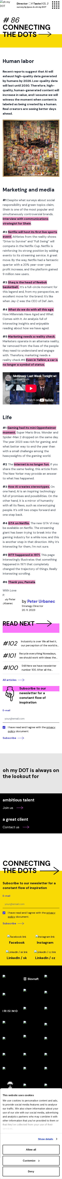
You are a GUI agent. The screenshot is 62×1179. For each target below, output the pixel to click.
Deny (31, 1171)
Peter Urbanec (41, 601)
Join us (8, 808)
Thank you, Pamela (21, 582)
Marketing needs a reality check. (31, 337)
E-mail (6, 710)
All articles (10, 680)
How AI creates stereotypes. (29, 487)
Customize (29, 1160)
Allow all (31, 1149)
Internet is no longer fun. (31, 464)
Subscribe (9, 738)
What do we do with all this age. (31, 310)
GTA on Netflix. (19, 523)
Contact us (11, 827)
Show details (45, 1139)
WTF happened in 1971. (24, 555)
